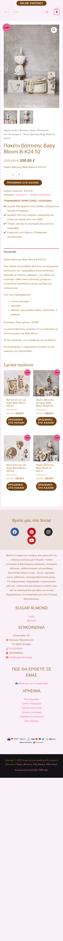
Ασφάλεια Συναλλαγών (32, 716)
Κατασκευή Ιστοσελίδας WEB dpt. (31, 770)
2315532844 (16, 648)
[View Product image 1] (10, 117)
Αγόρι (32, 130)
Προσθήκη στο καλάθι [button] (16, 421)
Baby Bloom (45, 195)
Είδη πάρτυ (51, 764)
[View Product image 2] (26, 117)
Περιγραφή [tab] (10, 251)
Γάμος (19, 764)
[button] (31, 3)
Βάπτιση (24, 130)
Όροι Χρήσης (31, 721)
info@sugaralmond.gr (20, 657)
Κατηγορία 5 (15, 134)
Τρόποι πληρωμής (31, 703)
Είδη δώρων (39, 764)
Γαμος (31, 616)
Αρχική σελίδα (11, 130)
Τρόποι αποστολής (31, 707)
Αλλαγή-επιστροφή (31, 712)
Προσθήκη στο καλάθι (23, 182)
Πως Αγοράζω (31, 699)
